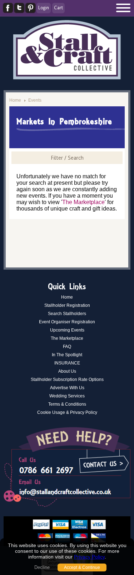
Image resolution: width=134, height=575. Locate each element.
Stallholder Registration (67, 305)
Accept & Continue (82, 567)
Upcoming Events (67, 330)
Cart (58, 7)
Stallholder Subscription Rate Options (67, 379)
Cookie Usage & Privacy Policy (67, 412)
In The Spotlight (67, 354)
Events (34, 100)
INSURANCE (67, 363)
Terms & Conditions (67, 404)
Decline (42, 567)
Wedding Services (67, 395)
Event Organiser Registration (67, 321)
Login (43, 7)
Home (15, 100)
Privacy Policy (89, 557)
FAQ (67, 346)
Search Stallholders (67, 313)
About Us (67, 371)
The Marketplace (83, 202)
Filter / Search (67, 157)
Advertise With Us (67, 387)
